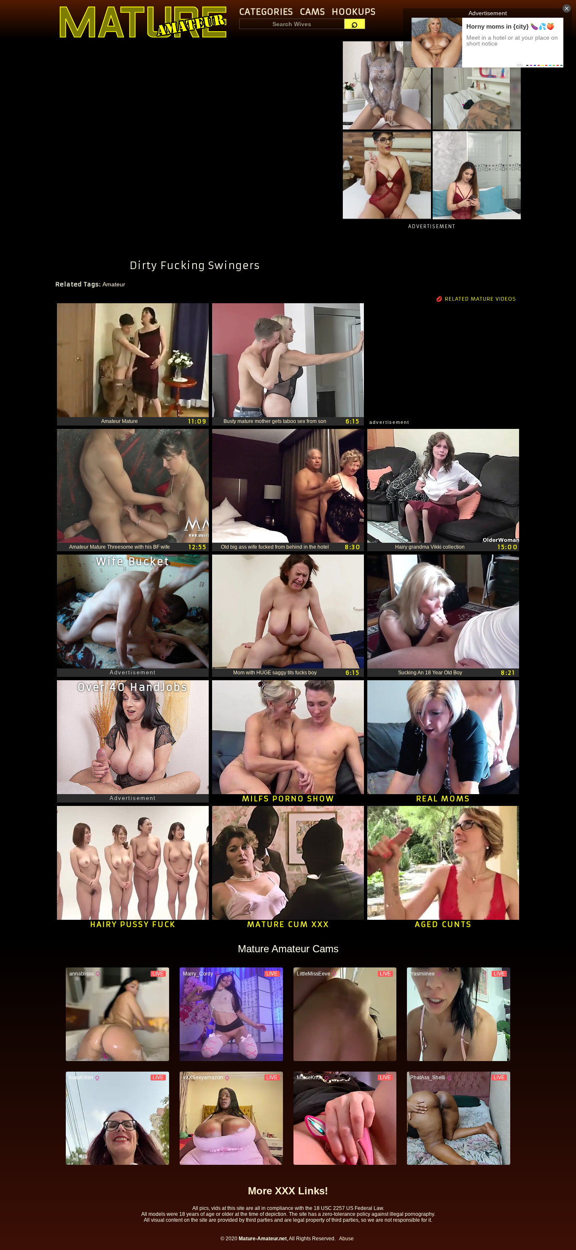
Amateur (113, 284)
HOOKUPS (354, 11)
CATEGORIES (266, 11)
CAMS (312, 11)
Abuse (346, 1239)
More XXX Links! (288, 1190)
